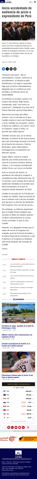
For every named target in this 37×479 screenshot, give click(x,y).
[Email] (15, 69)
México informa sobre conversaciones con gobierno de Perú (17, 336)
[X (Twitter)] (7, 69)
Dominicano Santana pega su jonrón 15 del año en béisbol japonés (18, 376)
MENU (31, 2)
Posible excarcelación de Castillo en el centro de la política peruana (16, 345)
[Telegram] (19, 427)
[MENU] (35, 2)
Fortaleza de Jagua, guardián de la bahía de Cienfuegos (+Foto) (18, 327)
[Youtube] (16, 427)
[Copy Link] (11, 69)
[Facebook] (3, 69)
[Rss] (23, 427)
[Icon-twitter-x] (12, 427)
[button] (28, 427)
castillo (5, 254)
